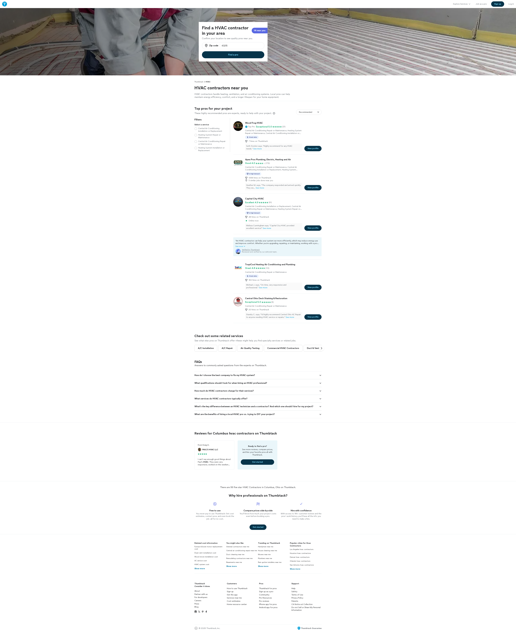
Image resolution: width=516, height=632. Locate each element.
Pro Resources (265, 598)
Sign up (230, 591)
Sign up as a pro (266, 591)
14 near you (259, 30)
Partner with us (201, 594)
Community (264, 595)
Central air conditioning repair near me (241, 551)
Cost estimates (233, 601)
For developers (200, 597)
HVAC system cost (201, 564)
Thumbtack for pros (268, 588)
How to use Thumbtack (237, 588)
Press (196, 604)
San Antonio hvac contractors (302, 565)
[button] (250, 126)
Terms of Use (297, 595)
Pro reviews (264, 601)
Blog (196, 607)
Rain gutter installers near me (269, 562)
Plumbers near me (265, 558)
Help (293, 588)
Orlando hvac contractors (300, 561)
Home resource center (237, 604)
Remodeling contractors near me (239, 558)
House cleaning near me (267, 551)
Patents (294, 601)
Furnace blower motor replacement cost (208, 548)
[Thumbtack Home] (4, 4)
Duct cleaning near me (235, 554)
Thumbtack (198, 82)
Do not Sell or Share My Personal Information (305, 608)
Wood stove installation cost (206, 557)
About (197, 591)
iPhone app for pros (268, 604)
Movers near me (264, 554)
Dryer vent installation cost (205, 553)
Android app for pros (268, 607)
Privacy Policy (297, 598)
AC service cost (200, 561)
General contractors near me (237, 547)
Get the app (232, 595)
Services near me (234, 598)
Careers (197, 600)
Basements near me (234, 562)
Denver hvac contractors (299, 557)
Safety (294, 591)
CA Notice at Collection (302, 604)
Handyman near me (265, 547)
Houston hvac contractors (300, 553)
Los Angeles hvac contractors (301, 549)
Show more (199, 568)
